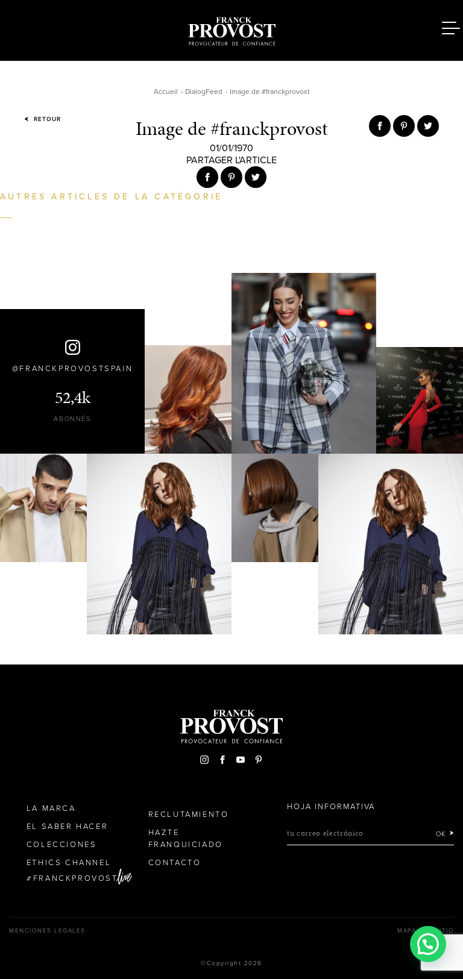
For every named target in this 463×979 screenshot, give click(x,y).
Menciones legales (47, 930)
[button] (428, 944)
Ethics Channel (69, 863)
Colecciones (62, 844)
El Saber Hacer (67, 826)
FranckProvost (75, 878)
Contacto (174, 863)
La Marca (51, 808)
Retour (46, 119)
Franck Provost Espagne (231, 29)
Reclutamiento (188, 814)
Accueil (166, 91)
